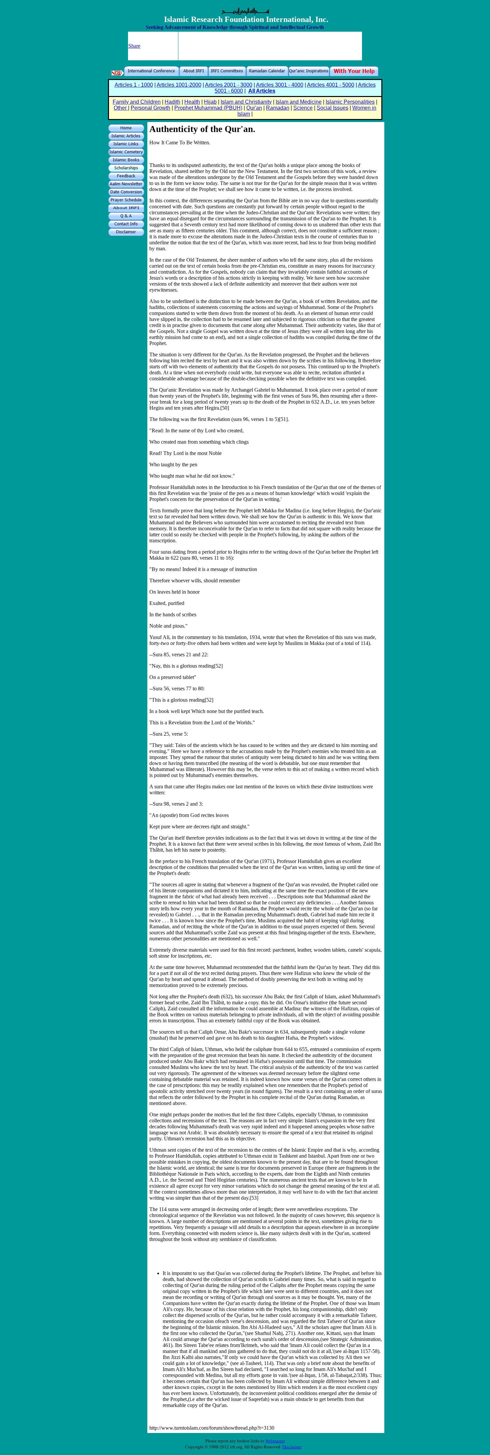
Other (121, 108)
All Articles (261, 91)
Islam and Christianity (246, 102)
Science (303, 108)
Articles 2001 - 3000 (228, 85)
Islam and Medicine (299, 102)
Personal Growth (150, 108)
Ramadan (277, 108)
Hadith (172, 102)
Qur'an (254, 108)
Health (192, 102)
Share (134, 46)
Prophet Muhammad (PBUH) (208, 108)
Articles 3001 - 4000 (279, 85)
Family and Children (137, 102)
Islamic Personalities (350, 102)
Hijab (210, 102)
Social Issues (332, 108)
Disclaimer (292, 1446)
